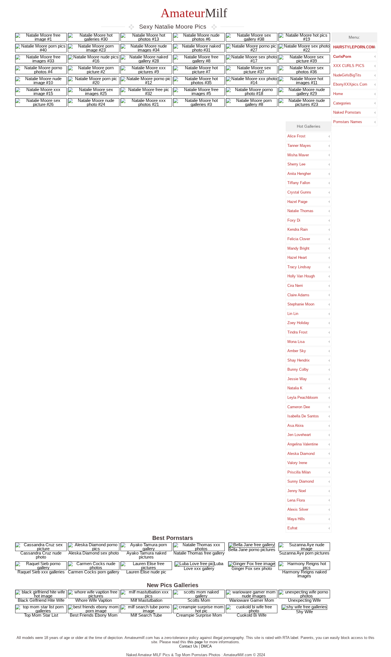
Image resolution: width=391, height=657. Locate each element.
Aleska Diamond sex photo (93, 553)
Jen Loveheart (299, 435)
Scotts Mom (198, 600)
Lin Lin (292, 313)
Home (338, 94)
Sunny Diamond (300, 481)
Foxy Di (293, 220)
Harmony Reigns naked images (304, 573)
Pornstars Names (347, 122)
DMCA (206, 646)
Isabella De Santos (303, 416)
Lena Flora (296, 500)
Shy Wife (304, 611)
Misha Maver (298, 155)
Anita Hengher (299, 173)
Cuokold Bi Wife (251, 615)
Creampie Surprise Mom (199, 615)
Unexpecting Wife (304, 600)
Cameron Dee (298, 407)
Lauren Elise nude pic (146, 571)
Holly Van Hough (301, 276)
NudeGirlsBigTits (347, 75)
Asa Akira (295, 425)
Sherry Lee (296, 164)
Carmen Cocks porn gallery (93, 571)
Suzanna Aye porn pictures (304, 553)
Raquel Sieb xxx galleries (41, 571)
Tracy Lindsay (299, 267)
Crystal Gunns (299, 192)
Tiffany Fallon (298, 183)
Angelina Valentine (302, 444)
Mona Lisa (296, 342)
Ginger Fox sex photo (252, 568)
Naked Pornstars (347, 112)
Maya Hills (296, 519)
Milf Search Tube (146, 615)
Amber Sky (296, 351)
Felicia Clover (298, 239)
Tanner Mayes (299, 145)
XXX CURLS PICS (348, 66)
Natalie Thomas (300, 211)
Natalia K (295, 388)
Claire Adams (298, 295)
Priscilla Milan (299, 472)
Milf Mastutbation (146, 600)
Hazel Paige (297, 202)
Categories (342, 103)
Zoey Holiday (298, 323)
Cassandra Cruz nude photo (41, 555)
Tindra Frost (297, 332)
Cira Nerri (295, 285)
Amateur (192, 13)
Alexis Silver (297, 509)
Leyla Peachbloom (302, 397)
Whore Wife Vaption (93, 600)
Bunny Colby (298, 369)
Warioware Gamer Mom (251, 600)
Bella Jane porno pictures (251, 549)
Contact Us (188, 646)
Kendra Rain (297, 229)
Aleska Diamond (301, 453)
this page (195, 642)
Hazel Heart (297, 257)
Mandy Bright (298, 248)
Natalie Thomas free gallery (199, 553)
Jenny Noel (296, 491)
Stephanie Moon (300, 304)
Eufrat (292, 528)
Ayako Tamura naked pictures (146, 555)
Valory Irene (297, 463)
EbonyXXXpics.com (350, 84)
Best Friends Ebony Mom (94, 615)
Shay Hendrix (298, 360)
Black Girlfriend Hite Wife (41, 600)
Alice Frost (296, 136)
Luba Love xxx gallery (203, 566)
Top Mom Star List (41, 615)
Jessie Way (297, 379)
